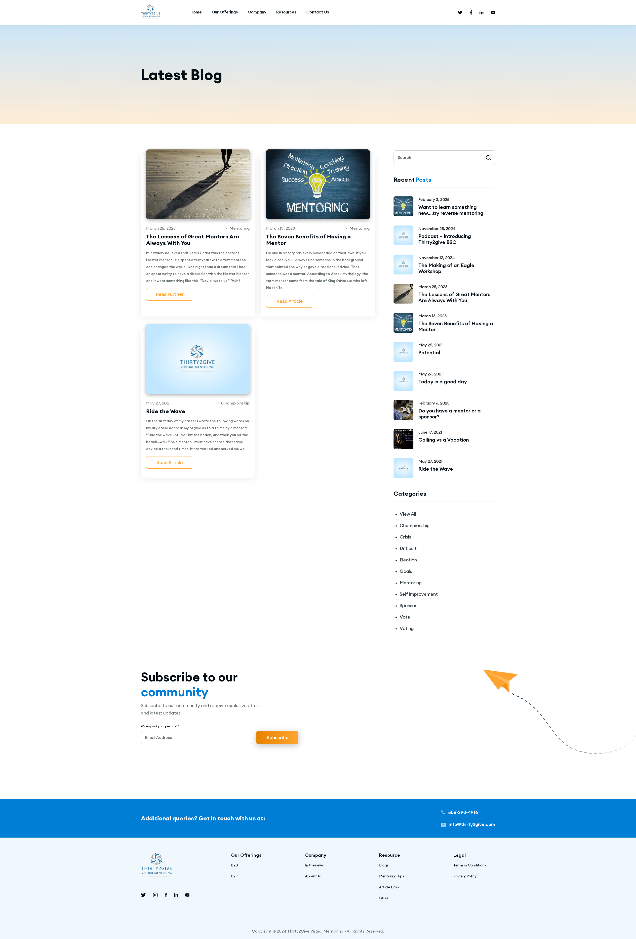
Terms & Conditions (469, 865)
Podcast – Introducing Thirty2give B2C (444, 239)
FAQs (383, 898)
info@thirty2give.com (471, 824)
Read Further (170, 294)
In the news (314, 865)
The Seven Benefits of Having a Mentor (455, 326)
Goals (406, 571)
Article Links (389, 887)
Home (196, 11)
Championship (415, 525)
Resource (389, 855)
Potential (429, 352)
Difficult (408, 548)
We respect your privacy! (160, 726)
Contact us (317, 11)
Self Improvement (419, 594)
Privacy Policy (465, 876)
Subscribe (277, 737)
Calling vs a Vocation (443, 440)
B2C (234, 876)
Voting (407, 628)
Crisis (405, 537)
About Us (313, 876)
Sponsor (408, 605)
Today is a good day (442, 381)
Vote (405, 617)
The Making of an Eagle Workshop (446, 268)
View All (408, 514)
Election (408, 560)
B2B (234, 865)
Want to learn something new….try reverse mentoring (450, 210)
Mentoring (411, 582)
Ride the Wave (435, 469)
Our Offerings (225, 11)
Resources (286, 11)
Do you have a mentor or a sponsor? (449, 413)
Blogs (384, 865)
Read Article (290, 301)
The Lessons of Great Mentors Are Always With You (454, 297)
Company (257, 11)
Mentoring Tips (391, 876)
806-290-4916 (462, 812)
